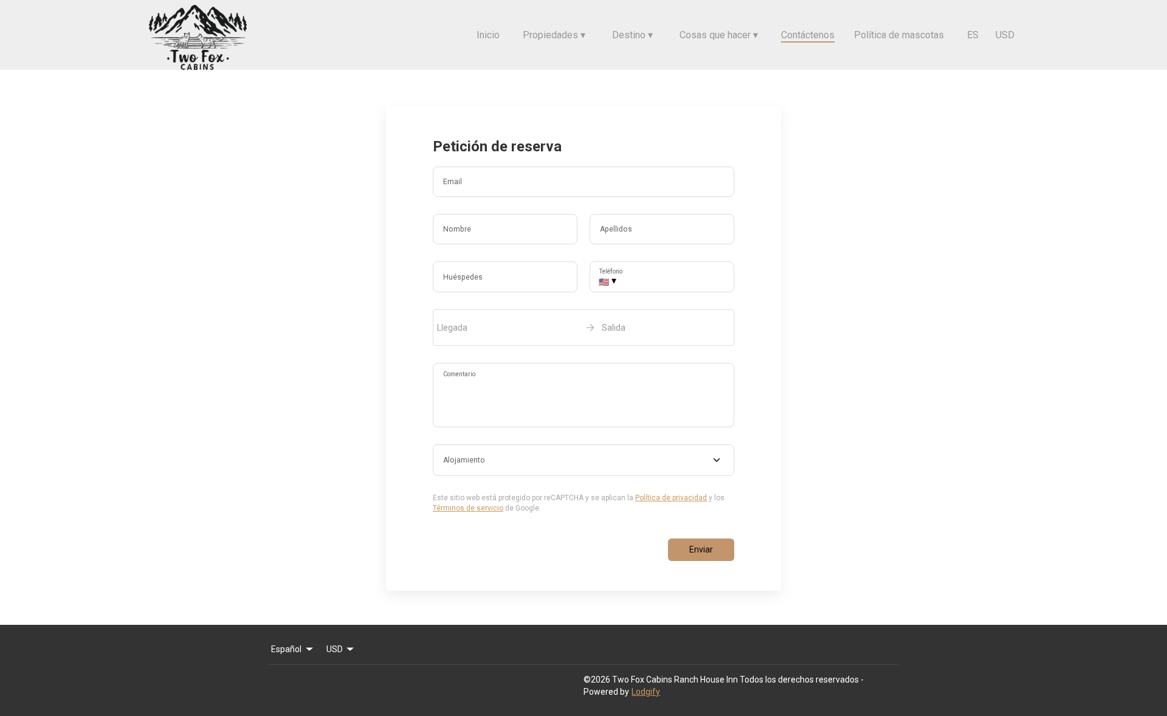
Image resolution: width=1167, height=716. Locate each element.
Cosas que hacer (719, 35)
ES (973, 35)
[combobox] (583, 460)
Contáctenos (808, 35)
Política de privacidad (671, 498)
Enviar (701, 549)
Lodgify (646, 692)
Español (286, 649)
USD (1005, 35)
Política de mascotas (899, 35)
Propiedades (554, 35)
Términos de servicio (468, 508)
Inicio (488, 35)
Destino (632, 35)
